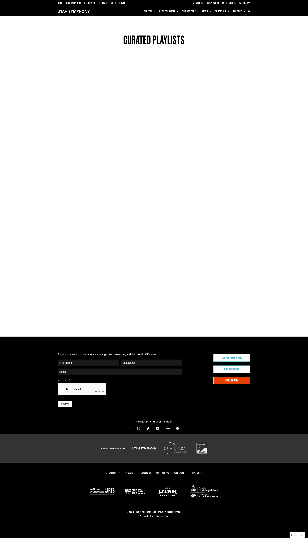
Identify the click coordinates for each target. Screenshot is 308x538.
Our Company (189, 11)
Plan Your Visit (167, 11)
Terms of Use (162, 516)
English (294, 534)
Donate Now (231, 380)
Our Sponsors (231, 369)
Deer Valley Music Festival (111, 3)
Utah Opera (89, 3)
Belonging (129, 473)
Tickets (148, 11)
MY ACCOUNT (198, 3)
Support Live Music (232, 357)
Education (220, 11)
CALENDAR (243, 3)
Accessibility (113, 473)
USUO (60, 3)
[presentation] (82, 389)
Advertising (145, 473)
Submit (65, 404)
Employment (180, 473)
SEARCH (230, 3)
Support (237, 11)
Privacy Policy (146, 516)
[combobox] (297, 535)
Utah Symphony (73, 3)
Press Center (162, 473)
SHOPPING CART (214, 3)
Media (205, 11)
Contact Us (196, 473)
